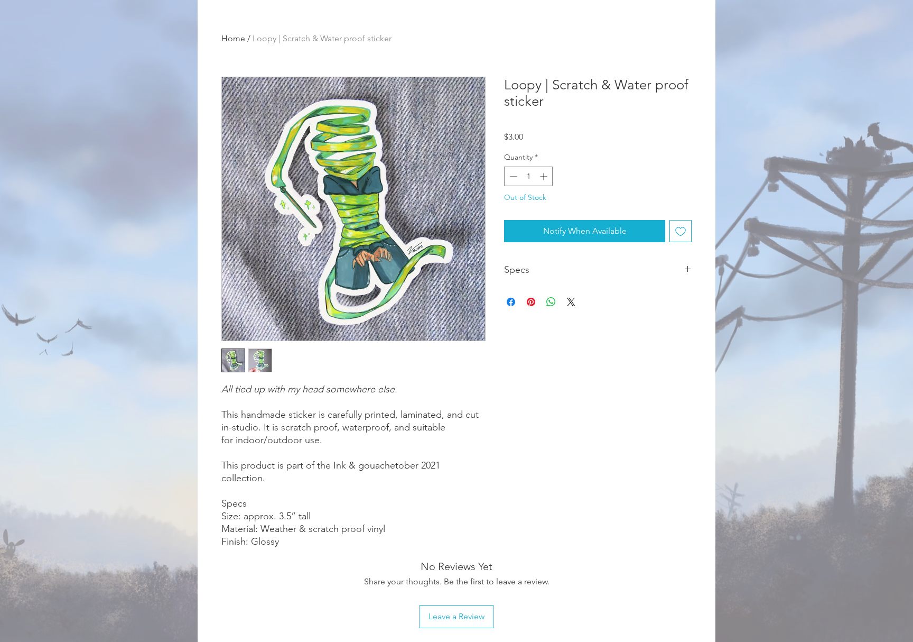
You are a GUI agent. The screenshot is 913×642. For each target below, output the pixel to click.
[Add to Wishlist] (680, 231)
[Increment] (544, 176)
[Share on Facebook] (511, 302)
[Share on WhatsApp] (551, 302)
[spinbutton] (528, 176)
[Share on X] (571, 302)
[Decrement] (512, 176)
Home (233, 38)
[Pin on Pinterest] (531, 302)
